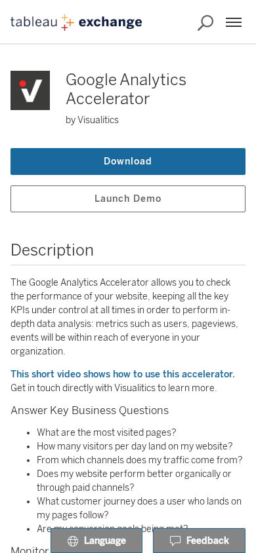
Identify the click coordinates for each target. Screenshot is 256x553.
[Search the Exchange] (205, 23)
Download (128, 161)
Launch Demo (128, 198)
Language (105, 540)
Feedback (207, 540)
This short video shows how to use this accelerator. (123, 374)
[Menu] (233, 22)
